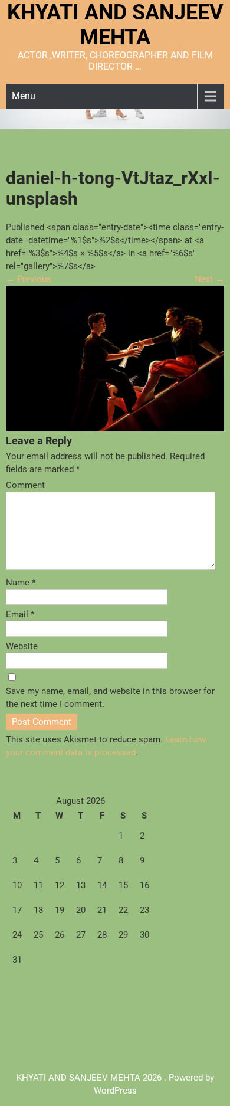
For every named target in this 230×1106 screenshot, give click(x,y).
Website (22, 646)
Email (20, 614)
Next (209, 279)
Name (20, 582)
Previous (28, 279)
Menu (23, 96)
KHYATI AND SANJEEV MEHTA (115, 25)
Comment (25, 485)
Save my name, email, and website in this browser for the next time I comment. (110, 697)
